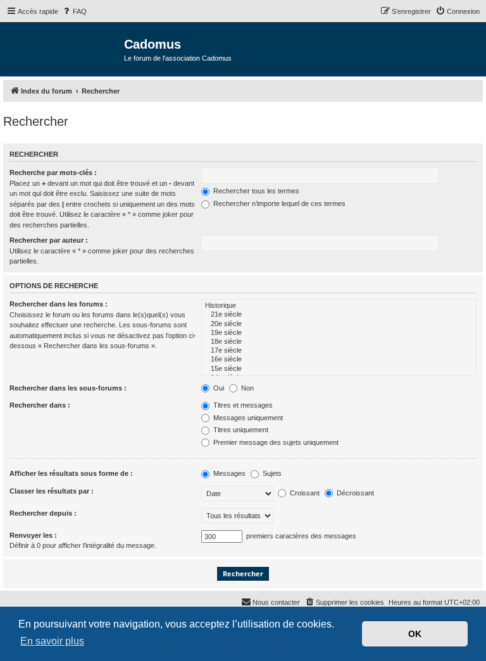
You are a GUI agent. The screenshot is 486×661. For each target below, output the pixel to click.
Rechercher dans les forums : (58, 304)
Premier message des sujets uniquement (275, 442)
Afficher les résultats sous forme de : (71, 473)
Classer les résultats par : (51, 491)
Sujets (271, 473)
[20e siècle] (339, 324)
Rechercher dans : (39, 405)
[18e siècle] (339, 341)
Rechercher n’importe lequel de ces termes (278, 203)
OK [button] (414, 634)
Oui (217, 388)
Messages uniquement (247, 417)
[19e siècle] (339, 333)
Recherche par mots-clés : (53, 172)
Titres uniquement (239, 430)
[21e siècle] (339, 314)
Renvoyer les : (33, 535)
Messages (228, 473)
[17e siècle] (339, 350)
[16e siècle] (339, 359)
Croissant (304, 493)
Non (246, 388)
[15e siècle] (339, 369)
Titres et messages (242, 405)
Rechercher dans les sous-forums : (68, 388)
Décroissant (354, 493)
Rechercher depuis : (43, 513)
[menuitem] (74, 11)
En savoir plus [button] (52, 641)
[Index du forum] (63, 48)
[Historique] (339, 305)
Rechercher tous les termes (255, 191)
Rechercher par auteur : (48, 240)
